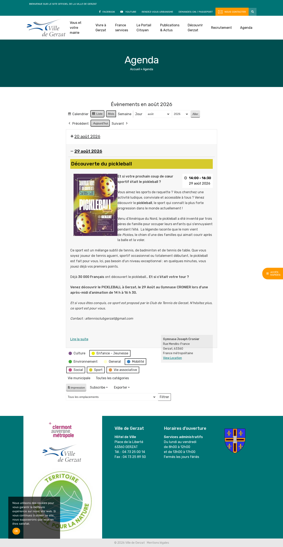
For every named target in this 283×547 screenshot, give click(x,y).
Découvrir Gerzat (195, 27)
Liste (97, 114)
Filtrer (164, 398)
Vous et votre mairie (75, 28)
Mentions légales (158, 543)
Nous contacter (235, 11)
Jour (138, 114)
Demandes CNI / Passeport (196, 11)
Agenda (246, 28)
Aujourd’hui (100, 123)
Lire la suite (79, 339)
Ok (16, 531)
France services (121, 27)
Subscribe (97, 387)
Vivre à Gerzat (101, 27)
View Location (172, 358)
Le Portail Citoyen (144, 27)
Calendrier (78, 115)
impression (76, 388)
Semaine (124, 114)
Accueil (135, 69)
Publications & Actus (169, 27)
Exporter (120, 387)
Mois (111, 113)
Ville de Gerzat (46, 27)
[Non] (55, 518)
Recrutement (221, 28)
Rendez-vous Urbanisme (157, 11)
